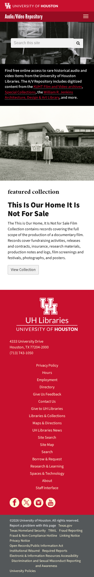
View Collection (23, 269)
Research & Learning (47, 466)
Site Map (47, 444)
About (47, 480)
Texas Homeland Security (28, 530)
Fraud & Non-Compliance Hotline (33, 535)
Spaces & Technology (47, 473)
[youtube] (50, 502)
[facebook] (14, 502)
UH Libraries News (47, 430)
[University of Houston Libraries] (47, 314)
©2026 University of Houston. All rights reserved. (44, 520)
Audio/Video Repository (23, 16)
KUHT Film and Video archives (58, 86)
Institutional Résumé (25, 550)
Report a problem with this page (33, 525)
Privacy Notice (20, 540)
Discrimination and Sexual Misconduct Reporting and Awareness (46, 563)
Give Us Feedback (47, 394)
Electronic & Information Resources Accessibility (44, 555)
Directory (47, 387)
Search (47, 452)
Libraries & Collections (47, 416)
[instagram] (38, 502)
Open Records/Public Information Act (36, 545)
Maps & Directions (47, 423)
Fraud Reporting (70, 530)
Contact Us (47, 401)
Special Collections (20, 92)
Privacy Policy (47, 365)
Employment (47, 380)
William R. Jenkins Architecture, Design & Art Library (39, 95)
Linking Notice (70, 535)
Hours (47, 372)
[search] (78, 43)
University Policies (23, 571)
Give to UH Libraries (47, 408)
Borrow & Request (47, 459)
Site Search (47, 437)
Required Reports (54, 550)
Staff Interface (47, 488)
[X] (26, 502)
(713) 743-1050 (21, 353)
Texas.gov (65, 525)
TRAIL (52, 530)
